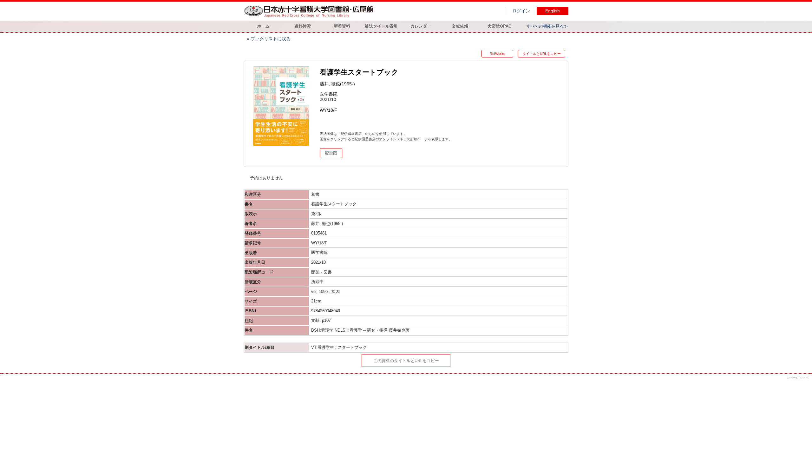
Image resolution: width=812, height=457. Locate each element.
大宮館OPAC (499, 26)
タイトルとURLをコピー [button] (541, 54)
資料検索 (302, 26)
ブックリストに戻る (271, 38)
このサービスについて (798, 377)
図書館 (310, 11)
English (552, 11)
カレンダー (420, 26)
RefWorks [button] (497, 54)
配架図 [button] (331, 153)
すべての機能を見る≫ (547, 26)
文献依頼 (460, 26)
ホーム (263, 26)
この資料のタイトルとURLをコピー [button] (406, 360)
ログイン (521, 11)
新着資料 (342, 26)
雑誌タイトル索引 (381, 26)
